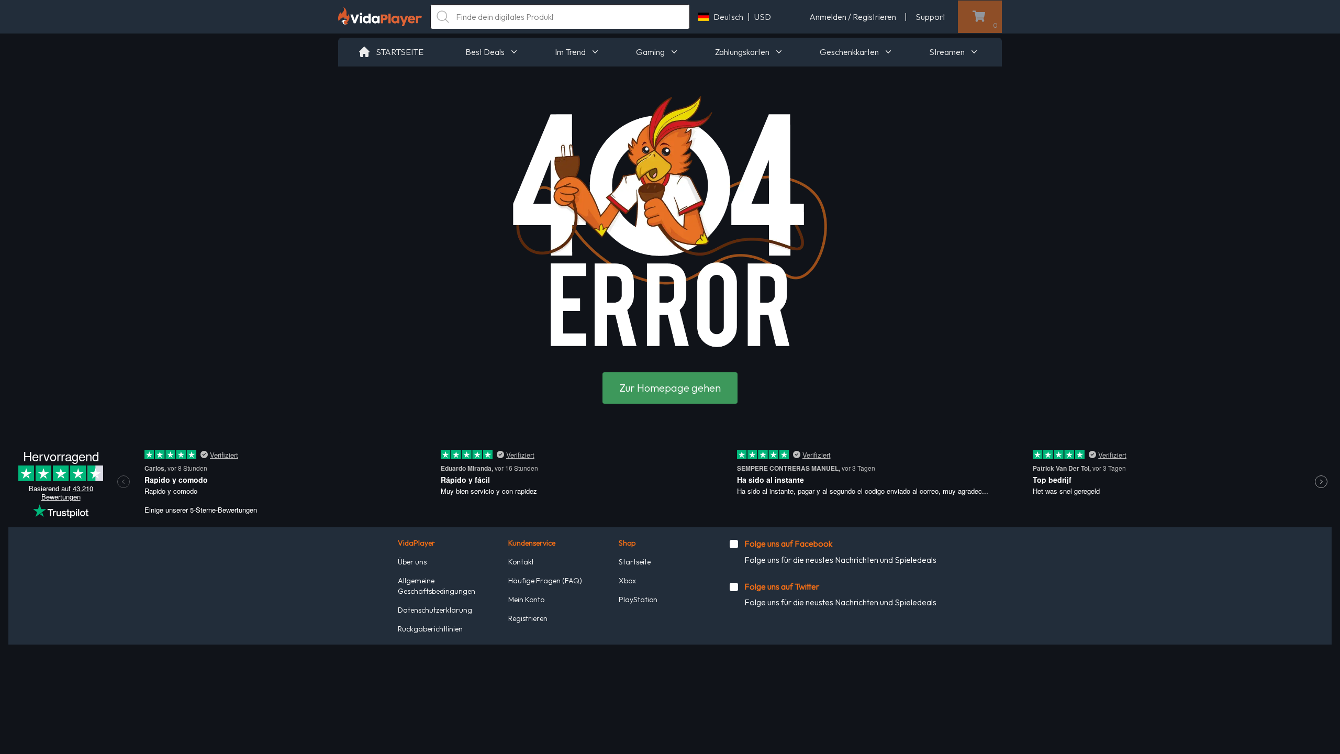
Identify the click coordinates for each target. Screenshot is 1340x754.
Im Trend (570, 52)
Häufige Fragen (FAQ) (545, 580)
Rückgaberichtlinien (430, 629)
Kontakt (521, 562)
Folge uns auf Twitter (781, 586)
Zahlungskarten (742, 52)
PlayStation (638, 599)
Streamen (947, 52)
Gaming (650, 52)
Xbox (627, 580)
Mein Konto (526, 599)
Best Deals (485, 52)
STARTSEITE (399, 52)
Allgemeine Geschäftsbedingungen (436, 586)
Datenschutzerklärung (435, 610)
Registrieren (528, 618)
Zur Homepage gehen (670, 387)
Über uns (412, 562)
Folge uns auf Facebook (788, 543)
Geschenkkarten (849, 52)
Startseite (635, 562)
